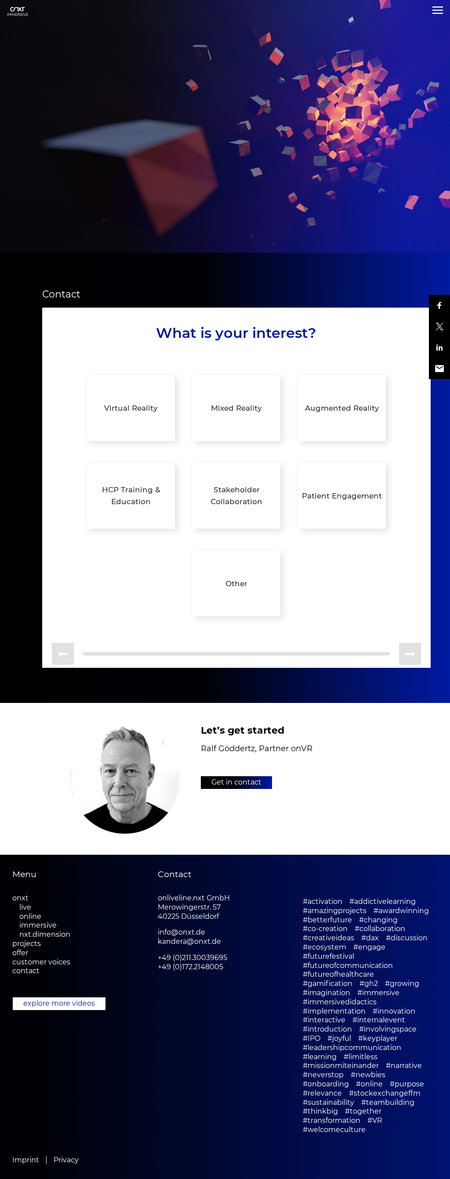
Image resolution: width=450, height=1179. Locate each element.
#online (369, 1084)
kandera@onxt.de (189, 941)
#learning (320, 1057)
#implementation (334, 1011)
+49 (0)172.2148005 (190, 967)
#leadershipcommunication (352, 1047)
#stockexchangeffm (385, 1093)
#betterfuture (327, 920)
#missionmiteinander (341, 1065)
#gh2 (368, 983)
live (25, 907)
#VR (374, 1120)
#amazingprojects (335, 911)
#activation (322, 901)
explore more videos (59, 1003)
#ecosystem (324, 947)
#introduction (327, 1029)
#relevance (322, 1093)
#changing (378, 920)
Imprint (25, 1160)
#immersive (378, 993)
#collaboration (380, 929)
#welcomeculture (334, 1129)
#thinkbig (320, 1111)
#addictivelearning (382, 901)
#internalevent (378, 1020)
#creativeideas (328, 938)
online (30, 916)
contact (26, 971)
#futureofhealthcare (338, 974)
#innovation (394, 1011)
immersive (38, 925)
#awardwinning (401, 911)
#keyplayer (377, 1038)
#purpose (407, 1084)
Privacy (66, 1160)
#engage (369, 947)
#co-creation (325, 929)
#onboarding (326, 1084)
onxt (20, 898)
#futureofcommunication (348, 965)
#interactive (324, 1020)
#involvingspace (388, 1029)
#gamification (327, 983)
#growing (402, 983)
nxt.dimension (44, 934)
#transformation (331, 1120)
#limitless (360, 1057)
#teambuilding (387, 1102)
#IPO (311, 1038)
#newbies (368, 1075)
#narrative (404, 1065)
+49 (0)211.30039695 (192, 957)
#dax (370, 938)
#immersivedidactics (340, 1002)
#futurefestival (328, 956)
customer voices (41, 962)
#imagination (326, 993)
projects (26, 943)
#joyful (339, 1038)
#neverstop (323, 1075)
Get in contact (236, 782)
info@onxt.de (181, 932)
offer (20, 953)
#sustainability (328, 1102)
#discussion (407, 938)
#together (363, 1111)
